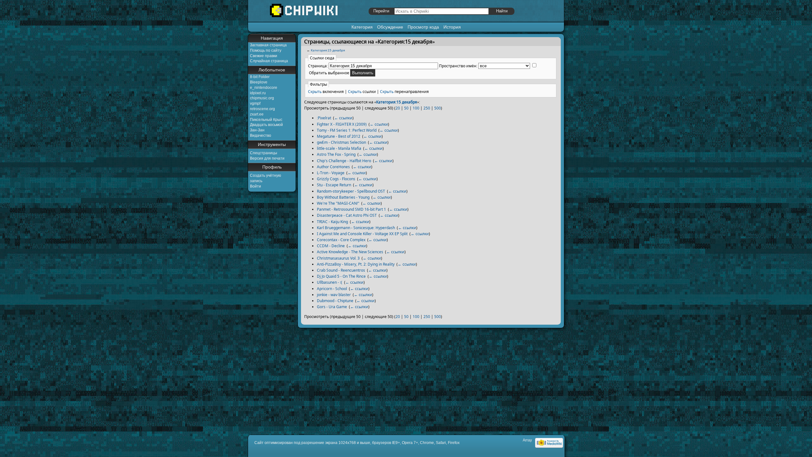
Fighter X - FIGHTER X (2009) (342, 124)
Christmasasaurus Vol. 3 (338, 258)
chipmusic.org (262, 98)
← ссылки (343, 118)
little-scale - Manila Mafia (339, 148)
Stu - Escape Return (334, 185)
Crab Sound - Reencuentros (341, 270)
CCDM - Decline (331, 245)
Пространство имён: (458, 66)
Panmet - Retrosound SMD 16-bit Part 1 (351, 209)
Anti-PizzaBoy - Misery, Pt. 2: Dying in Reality (356, 264)
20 (398, 108)
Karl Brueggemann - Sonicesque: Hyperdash (356, 227)
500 (437, 108)
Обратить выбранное (329, 73)
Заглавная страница (268, 45)
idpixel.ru (258, 93)
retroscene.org (262, 109)
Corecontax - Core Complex (341, 239)
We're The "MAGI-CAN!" (338, 203)
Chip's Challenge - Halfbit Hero (344, 160)
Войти (255, 186)
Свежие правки (263, 56)
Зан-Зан (257, 130)
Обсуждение (390, 27)
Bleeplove (258, 82)
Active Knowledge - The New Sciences (350, 252)
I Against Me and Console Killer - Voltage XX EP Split (362, 233)
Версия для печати (267, 158)
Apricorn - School (332, 288)
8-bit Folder (260, 77)
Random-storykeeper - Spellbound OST (351, 191)
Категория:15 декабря (328, 50)
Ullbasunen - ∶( (329, 282)
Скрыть (315, 91)
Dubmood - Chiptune (335, 300)
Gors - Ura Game (332, 306)
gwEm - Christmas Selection (341, 142)
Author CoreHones (333, 166)
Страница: (318, 66)
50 (406, 108)
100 (416, 108)
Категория (362, 27)
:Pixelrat (324, 118)
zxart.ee (257, 114)
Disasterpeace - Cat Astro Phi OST (347, 215)
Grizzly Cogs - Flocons (336, 179)
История (452, 27)
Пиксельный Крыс (266, 119)
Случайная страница (269, 61)
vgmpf (255, 103)
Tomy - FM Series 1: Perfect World (347, 130)
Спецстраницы (263, 153)
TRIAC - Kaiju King (332, 221)
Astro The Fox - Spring (336, 154)
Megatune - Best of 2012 (338, 136)
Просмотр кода (423, 27)
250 (426, 108)
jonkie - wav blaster (334, 294)
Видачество (260, 135)
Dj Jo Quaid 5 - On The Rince (341, 276)
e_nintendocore (263, 87)
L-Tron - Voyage (330, 173)
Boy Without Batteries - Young (343, 197)
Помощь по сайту (265, 50)
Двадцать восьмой (266, 125)
